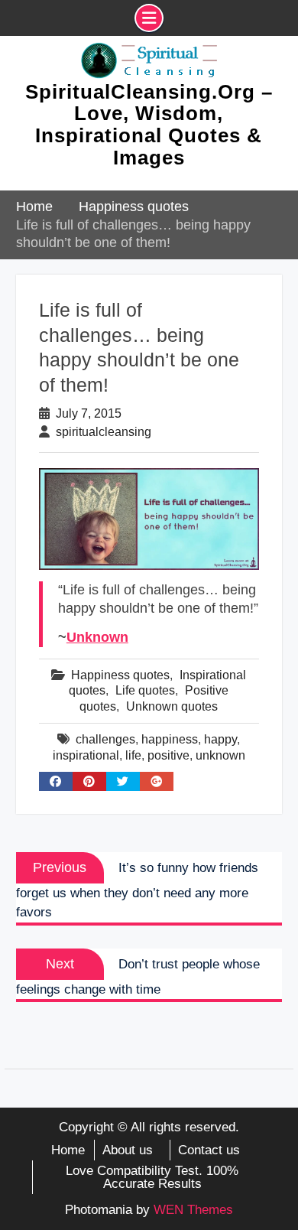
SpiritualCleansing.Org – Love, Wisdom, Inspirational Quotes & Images (149, 124)
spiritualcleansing (103, 431)
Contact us (209, 1150)
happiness (169, 739)
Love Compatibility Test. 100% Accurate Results (152, 1177)
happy (220, 739)
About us (127, 1150)
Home (68, 1150)
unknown (220, 755)
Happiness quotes (120, 675)
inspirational (86, 755)
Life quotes (145, 690)
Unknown (97, 637)
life (133, 755)
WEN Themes (193, 1209)
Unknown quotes (172, 706)
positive (168, 755)
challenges (105, 739)
